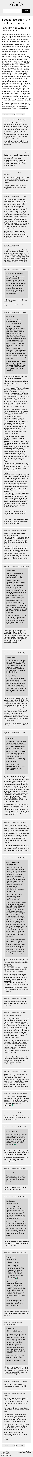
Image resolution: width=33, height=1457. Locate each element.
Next (22, 114)
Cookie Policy (5, 1454)
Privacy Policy (5, 1452)
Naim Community (6, 1455)
